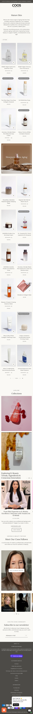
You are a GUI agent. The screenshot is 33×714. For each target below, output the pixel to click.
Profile (16, 678)
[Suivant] (31, 478)
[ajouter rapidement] (13, 62)
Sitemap (16, 690)
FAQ (16, 675)
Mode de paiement (16, 666)
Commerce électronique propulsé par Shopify (16, 712)
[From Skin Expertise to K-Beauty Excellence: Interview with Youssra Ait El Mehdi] (15, 494)
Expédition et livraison (16, 668)
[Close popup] (30, 698)
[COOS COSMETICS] (16, 6)
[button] (20, 378)
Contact (17, 663)
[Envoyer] (26, 635)
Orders (16, 680)
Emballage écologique (16, 692)
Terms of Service (16, 695)
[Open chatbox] (29, 710)
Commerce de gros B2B (16, 673)
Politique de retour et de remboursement (16, 671)
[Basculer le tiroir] (2, 6)
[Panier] (31, 6)
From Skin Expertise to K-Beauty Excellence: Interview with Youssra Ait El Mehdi (16, 513)
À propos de (16, 687)
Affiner (5, 39)
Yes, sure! (16, 704)
